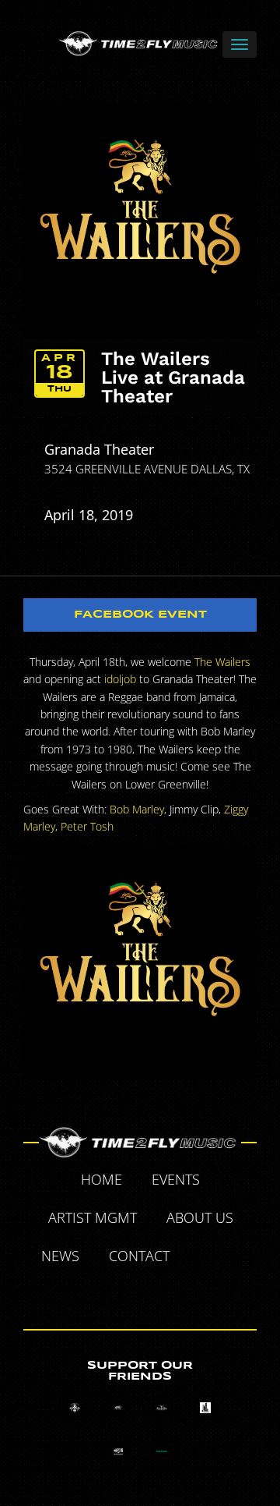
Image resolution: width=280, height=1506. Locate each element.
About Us (199, 1217)
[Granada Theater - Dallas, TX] (205, 1408)
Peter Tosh (87, 826)
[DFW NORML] (162, 1451)
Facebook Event (140, 614)
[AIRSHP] (118, 1451)
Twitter (238, 1258)
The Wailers (222, 661)
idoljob (120, 678)
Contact (139, 1255)
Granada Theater (99, 449)
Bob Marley (137, 809)
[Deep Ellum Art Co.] (162, 1408)
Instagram (158, 1293)
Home (101, 1179)
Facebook (202, 1258)
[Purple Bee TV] (75, 1408)
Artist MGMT (92, 1217)
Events (176, 1179)
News (60, 1255)
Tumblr (122, 1293)
